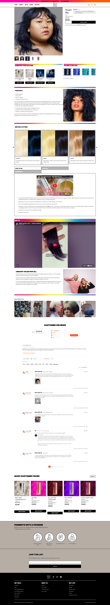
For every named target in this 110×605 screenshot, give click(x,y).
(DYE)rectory (71, 591)
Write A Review (74, 335)
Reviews (70, 593)
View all (93, 476)
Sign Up (55, 566)
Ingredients (19, 171)
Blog (26, 4)
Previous (13, 147)
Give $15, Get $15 (72, 589)
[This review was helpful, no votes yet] (84, 448)
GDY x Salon (16, 595)
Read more (40, 377)
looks (40, 364)
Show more (55, 364)
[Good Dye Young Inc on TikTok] (53, 576)
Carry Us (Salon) (17, 593)
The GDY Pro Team (45, 589)
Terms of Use (93, 602)
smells (51, 364)
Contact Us (16, 585)
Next (96, 147)
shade (47, 364)
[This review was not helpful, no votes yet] (86, 388)
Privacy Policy (87, 602)
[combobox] (38, 359)
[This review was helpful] (84, 388)
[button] (22, 309)
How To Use (18, 168)
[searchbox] (26, 359)
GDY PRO (37, 4)
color (24, 364)
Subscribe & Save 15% (73, 595)
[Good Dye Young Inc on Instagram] (57, 576)
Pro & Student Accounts (18, 591)
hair (43, 364)
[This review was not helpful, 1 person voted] (86, 461)
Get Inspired (71, 585)
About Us (43, 585)
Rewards (70, 587)
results (27, 364)
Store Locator (44, 591)
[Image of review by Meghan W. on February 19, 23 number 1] (38, 419)
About (21, 4)
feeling (32, 364)
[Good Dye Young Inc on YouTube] (61, 576)
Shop (16, 4)
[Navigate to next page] (63, 467)
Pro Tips (45, 168)
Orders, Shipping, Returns (19, 589)
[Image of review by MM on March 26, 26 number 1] (38, 381)
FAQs (15, 587)
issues (36, 364)
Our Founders (44, 587)
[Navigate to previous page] (47, 467)
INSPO (31, 4)
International (16, 596)
